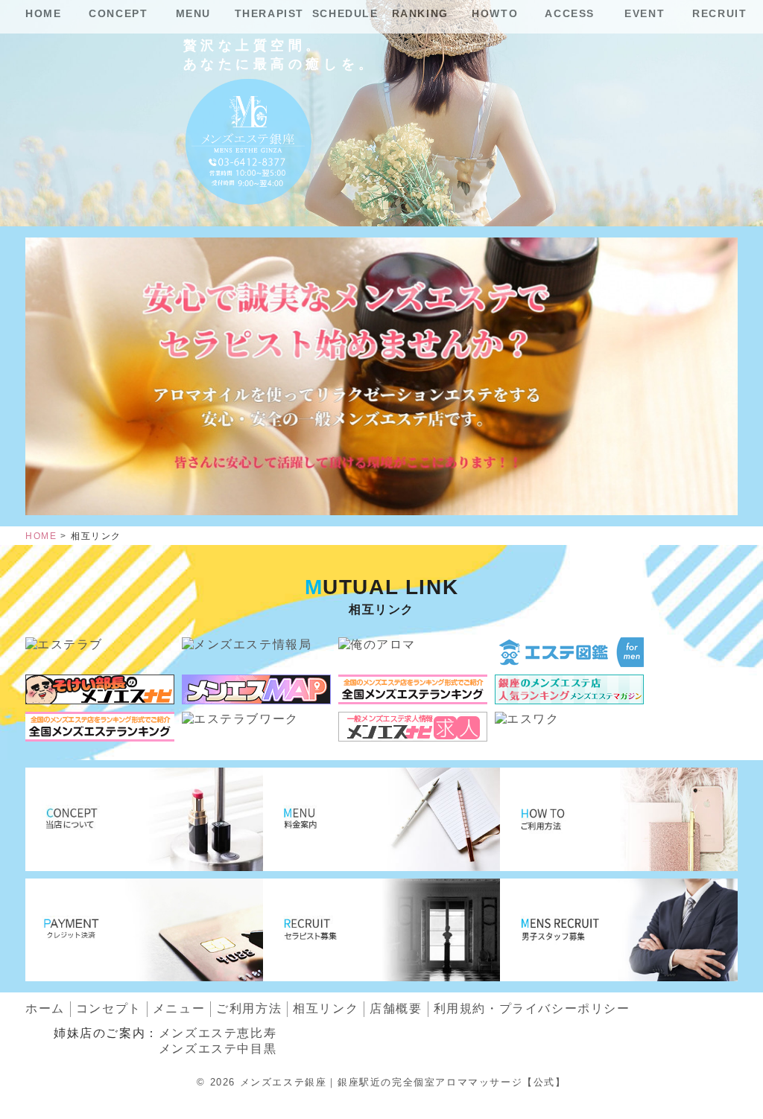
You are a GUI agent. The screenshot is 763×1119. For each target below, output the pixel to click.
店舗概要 (396, 1008)
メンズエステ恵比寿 (217, 1033)
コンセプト (109, 1008)
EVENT (644, 13)
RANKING (420, 13)
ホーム (45, 1008)
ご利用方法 (249, 1008)
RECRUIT (719, 13)
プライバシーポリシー (532, 1008)
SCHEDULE (345, 13)
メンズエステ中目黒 (217, 1048)
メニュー (179, 1008)
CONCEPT (118, 13)
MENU (193, 13)
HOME (43, 13)
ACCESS (570, 13)
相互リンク (325, 1008)
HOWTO (495, 13)
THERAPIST (269, 13)
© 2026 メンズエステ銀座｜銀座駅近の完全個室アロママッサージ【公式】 (381, 1082)
